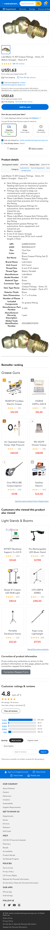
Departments (11, 9)
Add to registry (37, 148)
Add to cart (25, 106)
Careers (6, 792)
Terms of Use (8, 868)
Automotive (24, 168)
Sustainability (8, 803)
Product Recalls (9, 855)
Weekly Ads (35, 775)
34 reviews (20, 64)
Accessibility (8, 851)
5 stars (4, 720)
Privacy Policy (8, 871)
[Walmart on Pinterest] (19, 905)
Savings (32, 9)
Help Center (41, 772)
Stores (5, 820)
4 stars (4, 723)
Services (22, 9)
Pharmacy (7, 844)
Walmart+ (7, 827)
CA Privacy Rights (10, 875)
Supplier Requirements (12, 807)
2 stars (4, 729)
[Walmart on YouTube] (14, 905)
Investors (6, 799)
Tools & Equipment (37, 168)
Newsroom (7, 796)
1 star (5, 732)
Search (43, 751)
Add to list (14, 148)
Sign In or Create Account (18, 772)
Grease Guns (26, 170)
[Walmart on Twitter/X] (9, 905)
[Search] (39, 3)
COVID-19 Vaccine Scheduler (14, 840)
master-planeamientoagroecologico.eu (13, 83)
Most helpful (8, 746)
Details (22, 143)
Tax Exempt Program (11, 859)
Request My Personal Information (16, 879)
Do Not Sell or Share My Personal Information (20, 883)
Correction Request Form (16, 671)
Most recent (16, 740)
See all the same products (38, 649)
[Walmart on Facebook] (4, 905)
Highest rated (32, 740)
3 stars (4, 726)
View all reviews (11, 711)
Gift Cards (7, 831)
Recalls (5, 847)
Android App (8, 895)
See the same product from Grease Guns (32, 501)
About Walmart (9, 788)
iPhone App (7, 891)
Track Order (18, 775)
